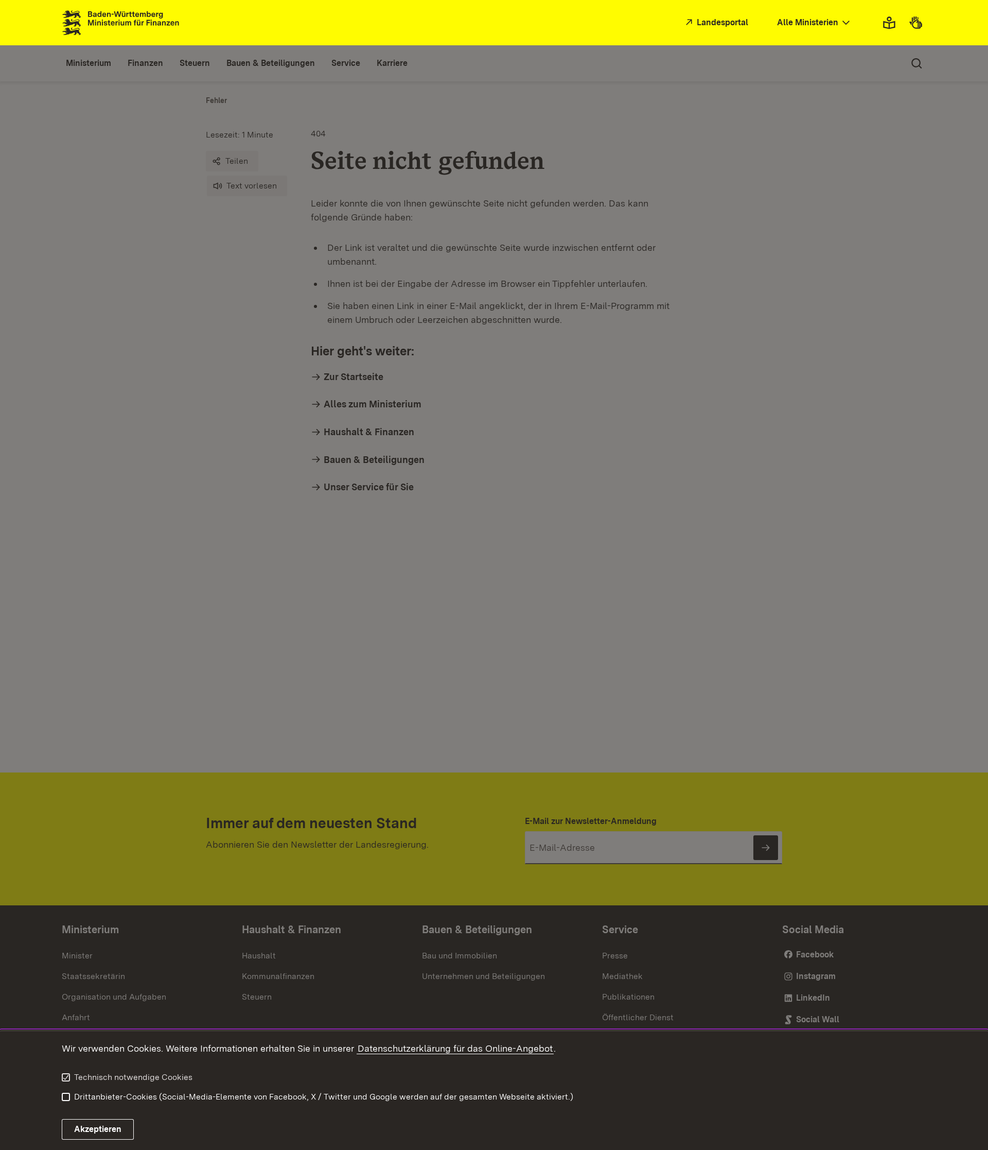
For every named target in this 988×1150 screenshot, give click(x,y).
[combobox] (814, 23)
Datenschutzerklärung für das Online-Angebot (455, 1048)
